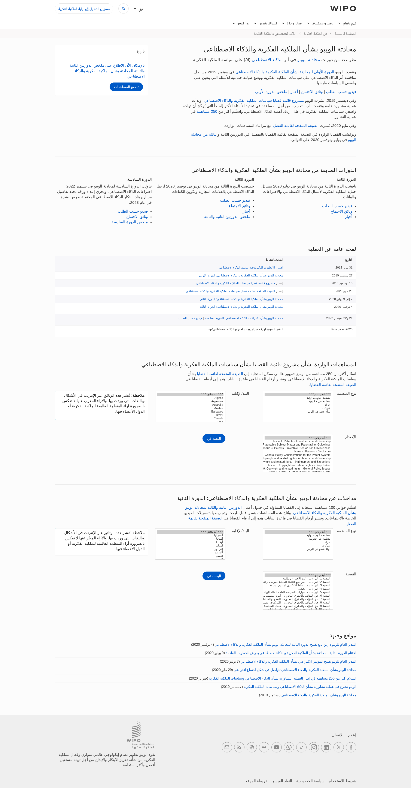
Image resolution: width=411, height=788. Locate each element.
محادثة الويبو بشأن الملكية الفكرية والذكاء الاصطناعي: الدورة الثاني (241, 299)
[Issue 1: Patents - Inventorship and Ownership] (298, 441)
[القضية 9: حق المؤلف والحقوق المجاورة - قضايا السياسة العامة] (298, 606)
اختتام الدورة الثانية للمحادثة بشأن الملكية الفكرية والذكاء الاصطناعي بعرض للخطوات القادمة (291, 653)
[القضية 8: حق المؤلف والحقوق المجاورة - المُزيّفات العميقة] (298, 602)
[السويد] (190, 552)
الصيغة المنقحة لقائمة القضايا (296, 125)
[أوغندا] (190, 542)
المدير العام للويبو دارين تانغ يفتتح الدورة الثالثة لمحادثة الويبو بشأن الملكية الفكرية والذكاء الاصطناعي (285, 644)
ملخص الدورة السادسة (130, 222)
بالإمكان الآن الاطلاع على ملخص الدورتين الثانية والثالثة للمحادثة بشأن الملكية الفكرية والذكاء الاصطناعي (107, 70)
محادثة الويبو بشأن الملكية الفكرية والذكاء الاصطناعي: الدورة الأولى (241, 275)
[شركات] (298, 408)
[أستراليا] (190, 535)
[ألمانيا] (190, 538)
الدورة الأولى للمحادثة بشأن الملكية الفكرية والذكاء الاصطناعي (284, 72)
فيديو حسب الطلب (341, 92)
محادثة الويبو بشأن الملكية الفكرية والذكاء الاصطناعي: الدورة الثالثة (241, 306)
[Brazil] (190, 415)
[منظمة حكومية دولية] (298, 398)
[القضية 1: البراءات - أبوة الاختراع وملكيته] (298, 578)
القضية (350, 574)
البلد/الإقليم (240, 393)
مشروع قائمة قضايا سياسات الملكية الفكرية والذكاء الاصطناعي (254, 100)
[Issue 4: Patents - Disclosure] (298, 451)
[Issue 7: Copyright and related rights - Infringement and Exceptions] (298, 462)
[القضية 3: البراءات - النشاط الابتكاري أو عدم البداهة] (298, 585)
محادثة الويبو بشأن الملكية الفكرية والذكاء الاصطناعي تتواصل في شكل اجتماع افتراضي (295, 670)
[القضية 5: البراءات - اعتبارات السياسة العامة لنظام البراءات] (298, 592)
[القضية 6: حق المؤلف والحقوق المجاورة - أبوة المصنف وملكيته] (298, 595)
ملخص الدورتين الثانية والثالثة (227, 217)
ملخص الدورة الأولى (271, 92)
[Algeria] (190, 398)
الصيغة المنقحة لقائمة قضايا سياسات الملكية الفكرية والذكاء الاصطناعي (230, 291)
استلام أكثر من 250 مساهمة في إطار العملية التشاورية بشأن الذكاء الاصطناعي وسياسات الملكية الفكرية (282, 678)
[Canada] (190, 418)
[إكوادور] (190, 549)
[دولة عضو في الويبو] (298, 411)
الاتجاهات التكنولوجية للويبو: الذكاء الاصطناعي (247, 267)
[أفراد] (298, 405)
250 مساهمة (207, 111)
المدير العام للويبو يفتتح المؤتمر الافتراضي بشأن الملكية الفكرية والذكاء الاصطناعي (298, 661)
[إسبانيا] (190, 545)
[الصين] (190, 556)
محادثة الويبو (308, 59)
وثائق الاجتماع (312, 92)
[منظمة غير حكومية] (298, 401)
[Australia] (190, 405)
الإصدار (350, 437)
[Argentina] (190, 401)
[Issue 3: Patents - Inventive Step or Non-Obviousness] (298, 448)
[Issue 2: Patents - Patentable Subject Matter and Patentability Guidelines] (298, 444)
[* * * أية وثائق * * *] (298, 394)
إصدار (279, 267)
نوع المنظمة (346, 393)
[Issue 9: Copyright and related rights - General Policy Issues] (298, 468)
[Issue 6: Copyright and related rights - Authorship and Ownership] (298, 458)
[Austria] (190, 408)
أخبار (294, 92)
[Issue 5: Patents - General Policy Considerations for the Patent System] (298, 455)
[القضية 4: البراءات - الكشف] (298, 589)
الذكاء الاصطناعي (267, 59)
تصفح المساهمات (126, 86)
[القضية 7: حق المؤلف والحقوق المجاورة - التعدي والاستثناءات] (298, 599)
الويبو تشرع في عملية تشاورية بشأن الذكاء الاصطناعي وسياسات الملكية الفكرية (300, 687)
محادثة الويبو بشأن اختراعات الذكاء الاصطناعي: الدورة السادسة (244, 318)
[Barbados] (190, 411)
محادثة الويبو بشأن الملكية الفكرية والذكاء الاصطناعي (318, 695)
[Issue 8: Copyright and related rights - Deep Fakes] (298, 465)
